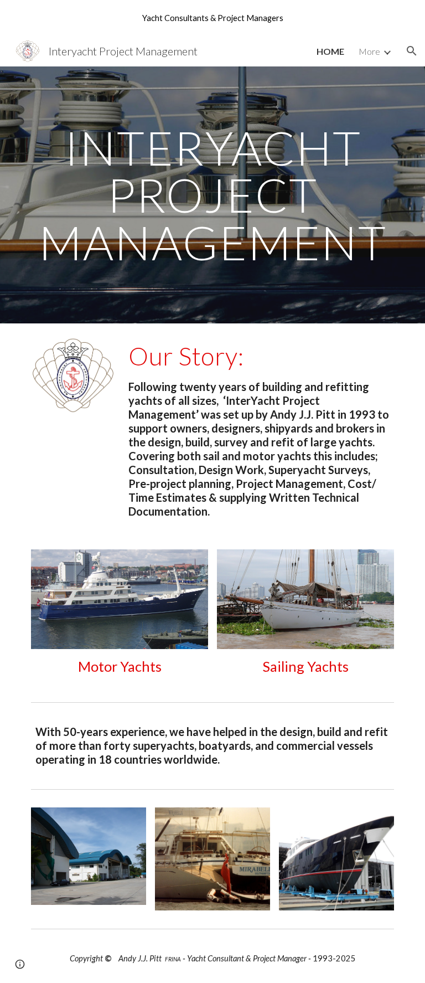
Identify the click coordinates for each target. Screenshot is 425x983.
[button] (411, 51)
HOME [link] (330, 51)
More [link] (369, 51)
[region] (212, 17)
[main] (212, 195)
